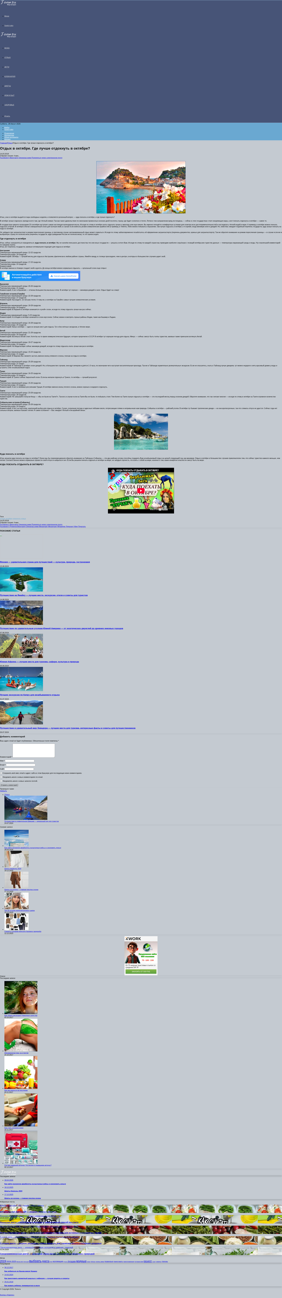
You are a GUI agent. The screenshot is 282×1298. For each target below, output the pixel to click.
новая (88, 1261)
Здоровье (9, 105)
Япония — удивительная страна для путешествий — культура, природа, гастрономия (45, 562)
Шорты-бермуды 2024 (12, 869)
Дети (6, 67)
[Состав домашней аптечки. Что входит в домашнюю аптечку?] (20, 1163)
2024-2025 (11, 1261)
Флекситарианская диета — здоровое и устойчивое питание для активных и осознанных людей (50, 1233)
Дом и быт (9, 95)
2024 (3, 1261)
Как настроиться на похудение (16, 1090)
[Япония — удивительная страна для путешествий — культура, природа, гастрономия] (21, 558)
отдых (23, 519)
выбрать (35, 1261)
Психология (9, 133)
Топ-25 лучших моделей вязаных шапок (19, 910)
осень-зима (100, 1261)
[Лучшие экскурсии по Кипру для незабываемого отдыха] (21, 690)
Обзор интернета (11, 137)
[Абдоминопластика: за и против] (20, 1051)
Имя (2, 761)
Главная (3, 143)
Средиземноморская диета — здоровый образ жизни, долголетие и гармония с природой (47, 1254)
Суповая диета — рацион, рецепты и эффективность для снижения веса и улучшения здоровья (50, 1243)
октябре (9, 519)
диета (45, 1261)
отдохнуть (17, 519)
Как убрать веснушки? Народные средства (20, 1015)
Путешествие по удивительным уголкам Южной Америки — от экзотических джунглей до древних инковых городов (61, 628)
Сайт (2, 769)
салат (154, 1261)
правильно (109, 1261)
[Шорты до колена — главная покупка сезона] (16, 887)
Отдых (7, 57)
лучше (2, 519)
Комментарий (6, 757)
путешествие (139, 1261)
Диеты (7, 86)
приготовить (118, 1261)
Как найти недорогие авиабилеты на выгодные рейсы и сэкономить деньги (32, 848)
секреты (158, 1261)
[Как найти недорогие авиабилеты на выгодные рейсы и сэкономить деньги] (16, 846)
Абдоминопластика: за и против (16, 1053)
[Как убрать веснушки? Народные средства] (20, 1013)
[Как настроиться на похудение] (20, 1088)
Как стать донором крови (13, 1128)
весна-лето (20, 1261)
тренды (165, 1261)
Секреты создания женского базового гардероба (22, 931)
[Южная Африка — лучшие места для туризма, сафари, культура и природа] (21, 657)
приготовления (128, 1261)
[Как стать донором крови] (20, 1126)
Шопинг (7, 139)
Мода (7, 48)
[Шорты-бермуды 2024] (16, 867)
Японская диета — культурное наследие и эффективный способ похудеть (39, 1222)
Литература (9, 135)
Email (3, 765)
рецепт (148, 1261)
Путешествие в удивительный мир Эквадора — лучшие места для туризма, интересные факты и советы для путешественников (67, 728)
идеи (51, 1261)
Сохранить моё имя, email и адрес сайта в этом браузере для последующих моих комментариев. (42, 773)
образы (93, 1261)
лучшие (72, 1261)
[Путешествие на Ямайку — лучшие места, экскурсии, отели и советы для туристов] (21, 591)
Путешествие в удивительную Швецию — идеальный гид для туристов (31, 821)
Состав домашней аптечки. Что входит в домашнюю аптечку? (27, 1165)
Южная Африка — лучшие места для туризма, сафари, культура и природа (39, 662)
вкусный (26, 1261)
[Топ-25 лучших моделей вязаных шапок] (16, 908)
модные (81, 1261)
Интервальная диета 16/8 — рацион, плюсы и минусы (28, 1212)
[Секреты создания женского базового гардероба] (16, 929)
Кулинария (9, 76)
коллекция (58, 1261)
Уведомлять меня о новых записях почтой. (20, 781)
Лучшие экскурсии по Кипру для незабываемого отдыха (30, 695)
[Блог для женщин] (11, 5)
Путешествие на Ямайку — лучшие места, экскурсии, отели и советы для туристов (44, 595)
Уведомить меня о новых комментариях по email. (23, 777)
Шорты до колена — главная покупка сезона (21, 889)
